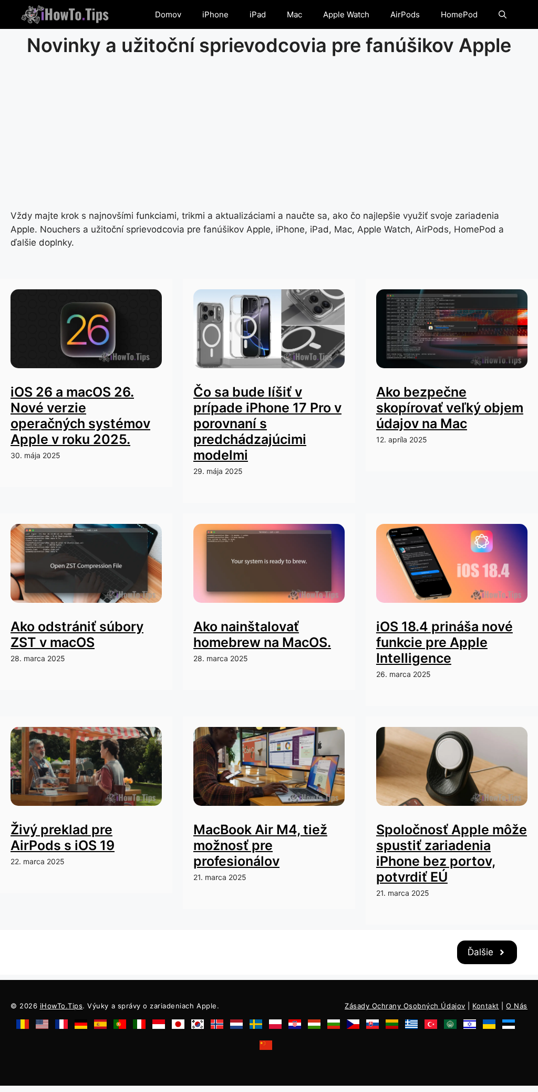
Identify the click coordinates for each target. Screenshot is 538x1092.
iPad (258, 14)
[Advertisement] (269, 135)
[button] (502, 14)
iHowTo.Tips (61, 1006)
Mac (294, 14)
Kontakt (485, 1006)
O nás (516, 1006)
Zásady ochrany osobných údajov (405, 1006)
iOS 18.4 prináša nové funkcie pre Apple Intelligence (444, 642)
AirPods (405, 14)
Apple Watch (346, 14)
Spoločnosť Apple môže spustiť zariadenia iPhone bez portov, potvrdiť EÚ (451, 853)
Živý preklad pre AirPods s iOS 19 (63, 837)
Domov (168, 14)
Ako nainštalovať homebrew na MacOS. (262, 634)
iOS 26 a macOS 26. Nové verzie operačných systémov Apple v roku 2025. (80, 415)
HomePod (459, 14)
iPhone (215, 14)
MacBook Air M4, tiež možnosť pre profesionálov (260, 845)
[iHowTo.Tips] (65, 14)
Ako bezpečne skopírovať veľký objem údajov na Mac (449, 407)
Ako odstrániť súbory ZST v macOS (77, 634)
